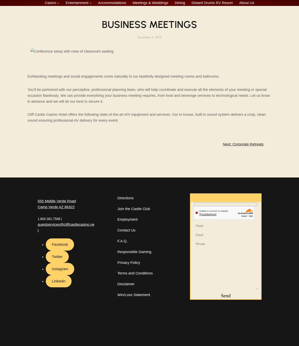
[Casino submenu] (58, 3)
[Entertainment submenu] (90, 3)
